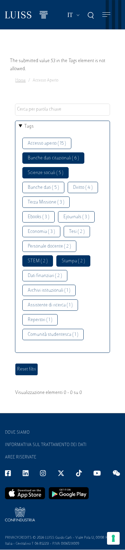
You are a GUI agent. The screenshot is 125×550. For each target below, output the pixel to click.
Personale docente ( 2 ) (49, 246)
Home (20, 81)
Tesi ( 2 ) (77, 231)
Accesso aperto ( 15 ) (47, 143)
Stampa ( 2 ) (73, 261)
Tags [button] (29, 126)
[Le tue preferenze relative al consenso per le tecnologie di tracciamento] (113, 538)
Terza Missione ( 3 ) (46, 202)
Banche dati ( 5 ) (43, 187)
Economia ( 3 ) (41, 231)
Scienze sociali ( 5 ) (45, 172)
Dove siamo (17, 433)
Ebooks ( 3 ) (38, 217)
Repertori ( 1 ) (40, 319)
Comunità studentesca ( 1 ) (53, 334)
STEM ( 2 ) (38, 261)
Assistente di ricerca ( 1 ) (50, 305)
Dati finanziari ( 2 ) (45, 275)
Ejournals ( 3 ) (76, 217)
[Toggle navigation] (106, 14)
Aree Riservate (20, 457)
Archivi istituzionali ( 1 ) (49, 290)
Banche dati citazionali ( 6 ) (53, 158)
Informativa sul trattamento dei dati (46, 445)
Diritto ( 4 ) (83, 187)
